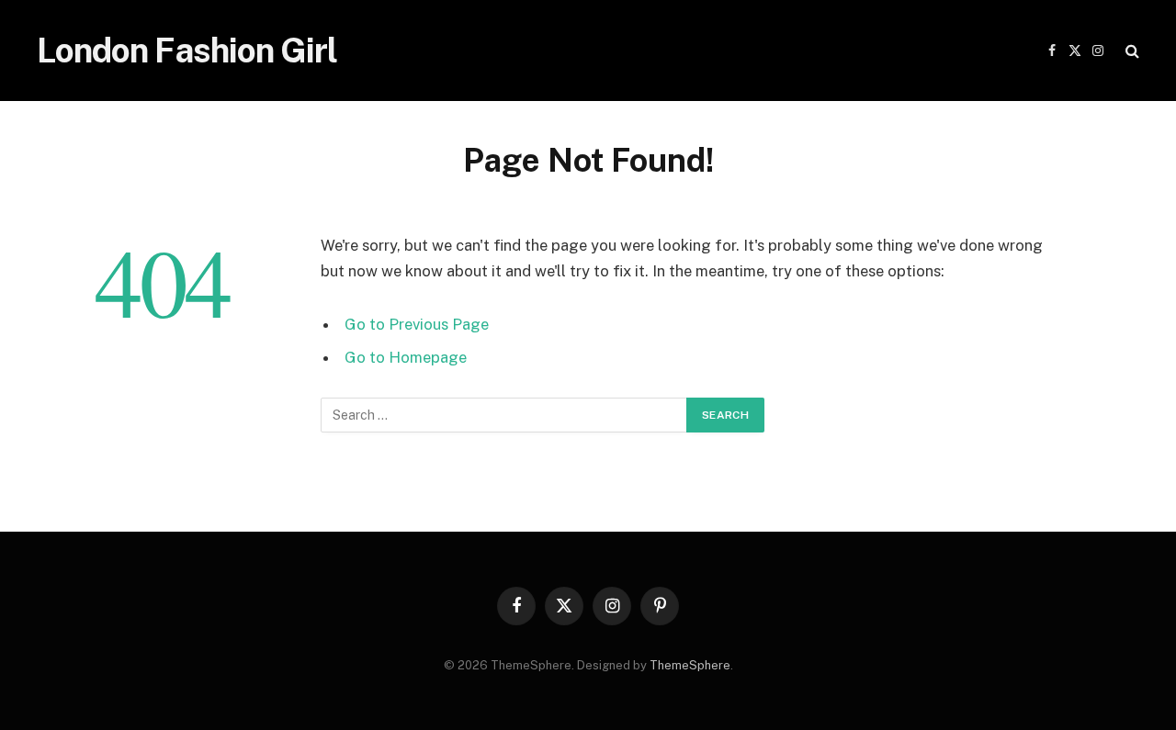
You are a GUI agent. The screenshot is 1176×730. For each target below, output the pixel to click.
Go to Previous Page (417, 324)
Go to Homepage (406, 357)
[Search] (1130, 51)
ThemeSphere (690, 665)
